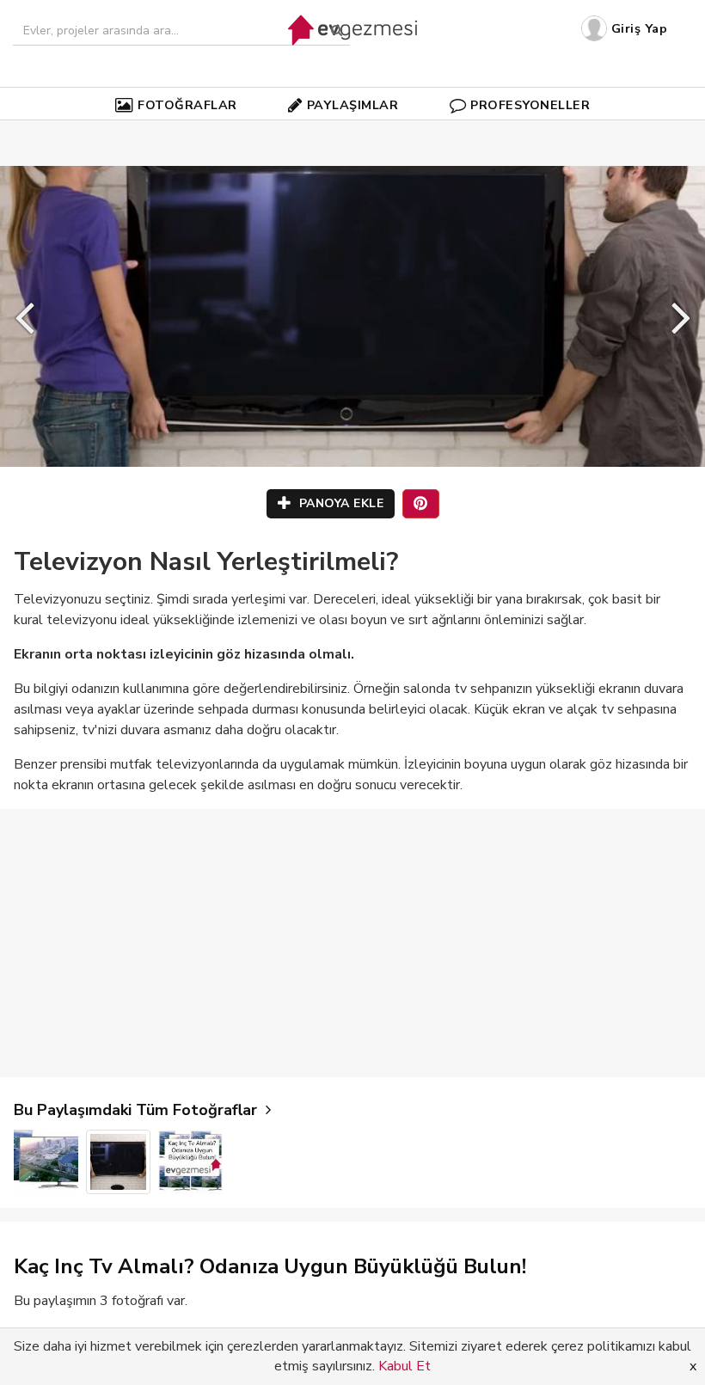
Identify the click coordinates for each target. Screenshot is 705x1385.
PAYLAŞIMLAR (353, 104)
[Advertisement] (352, 943)
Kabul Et (404, 1366)
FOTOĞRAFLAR (187, 104)
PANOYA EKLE (339, 503)
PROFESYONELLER (530, 104)
